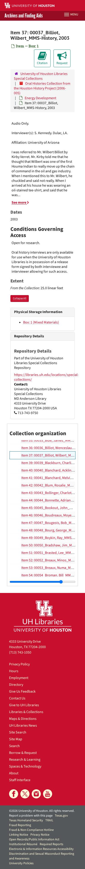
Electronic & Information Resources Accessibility (41, 849)
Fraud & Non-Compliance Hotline (31, 830)
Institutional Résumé (23, 844)
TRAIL (49, 820)
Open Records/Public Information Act (34, 839)
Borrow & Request (23, 752)
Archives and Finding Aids (24, 16)
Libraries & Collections (26, 711)
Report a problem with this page (31, 815)
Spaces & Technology (25, 766)
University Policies (21, 863)
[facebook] (13, 793)
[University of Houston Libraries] (42, 616)
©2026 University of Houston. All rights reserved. (41, 811)
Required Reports (51, 844)
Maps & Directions (22, 718)
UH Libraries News (23, 725)
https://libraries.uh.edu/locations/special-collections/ (46, 377)
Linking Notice (18, 834)
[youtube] (47, 793)
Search (14, 745)
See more (19, 202)
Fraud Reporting (20, 825)
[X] (24, 793)
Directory (16, 684)
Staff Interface (19, 780)
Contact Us (17, 698)
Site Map (15, 739)
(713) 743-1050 (20, 652)
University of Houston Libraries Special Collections (41, 76)
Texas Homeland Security (26, 820)
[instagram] (36, 793)
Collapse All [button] (19, 298)
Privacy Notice (39, 834)
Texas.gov (61, 815)
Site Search (17, 732)
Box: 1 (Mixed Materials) (41, 322)
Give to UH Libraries (24, 705)
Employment (18, 677)
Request (62, 63)
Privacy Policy (19, 664)
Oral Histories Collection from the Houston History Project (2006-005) (42, 88)
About (13, 773)
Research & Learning (24, 759)
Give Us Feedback (22, 691)
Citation (42, 63)
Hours (13, 671)
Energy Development (40, 98)
